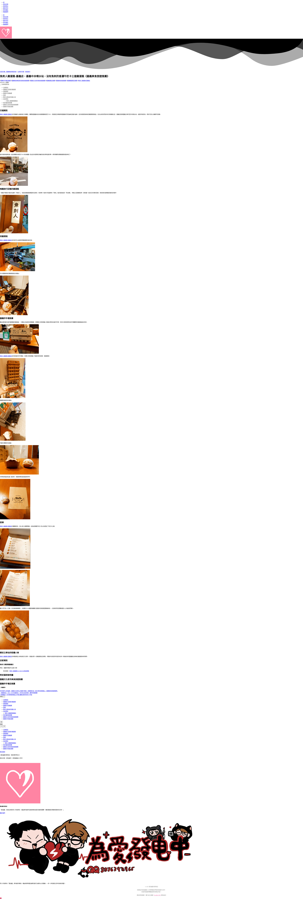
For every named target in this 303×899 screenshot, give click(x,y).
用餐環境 (5, 91)
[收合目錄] (4, 697)
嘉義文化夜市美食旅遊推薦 (37, 80)
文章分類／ (3, 71)
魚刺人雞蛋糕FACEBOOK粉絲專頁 (19, 671)
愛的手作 (5, 8)
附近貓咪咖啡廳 (7, 102)
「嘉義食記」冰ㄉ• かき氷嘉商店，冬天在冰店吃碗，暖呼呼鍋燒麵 (18, 693)
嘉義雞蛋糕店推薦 (72, 80)
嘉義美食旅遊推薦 (61, 80)
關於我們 (2, 813)
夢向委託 (5, 10)
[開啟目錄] (1, 722)
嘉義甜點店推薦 (50, 80)
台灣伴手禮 (21, 71)
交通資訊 (5, 87)
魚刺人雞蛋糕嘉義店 (12, 101)
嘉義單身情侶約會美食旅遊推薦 (20, 80)
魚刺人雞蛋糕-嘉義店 (84, 80)
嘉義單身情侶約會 (11, 71)
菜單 (4, 95)
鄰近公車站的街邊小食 (9, 97)
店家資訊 (5, 99)
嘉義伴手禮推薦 (7, 93)
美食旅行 (27, 71)
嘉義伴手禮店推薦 (6, 80)
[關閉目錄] (4, 726)
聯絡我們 (5, 11)
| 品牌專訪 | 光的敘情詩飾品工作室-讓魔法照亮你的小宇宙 (16, 694)
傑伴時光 (5, 6)
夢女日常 (5, 4)
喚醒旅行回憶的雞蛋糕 (9, 89)
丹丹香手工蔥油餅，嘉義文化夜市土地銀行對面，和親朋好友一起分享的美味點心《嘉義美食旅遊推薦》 (29, 691)
